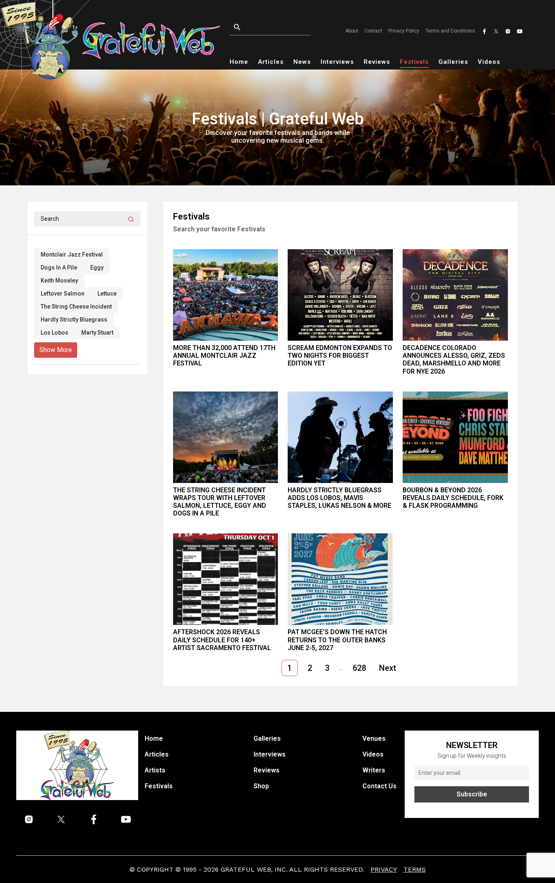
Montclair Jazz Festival (72, 254)
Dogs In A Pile (59, 267)
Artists (155, 770)
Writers (373, 770)
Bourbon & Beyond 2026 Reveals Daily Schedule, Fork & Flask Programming (453, 497)
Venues (374, 738)
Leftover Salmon (63, 293)
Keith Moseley (59, 280)
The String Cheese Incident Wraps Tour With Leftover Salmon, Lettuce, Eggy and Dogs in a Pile (219, 502)
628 (359, 668)
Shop (261, 786)
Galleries (453, 61)
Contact (373, 31)
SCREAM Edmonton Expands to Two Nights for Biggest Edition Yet (340, 355)
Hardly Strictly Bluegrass (74, 319)
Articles (271, 61)
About (351, 31)
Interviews (337, 61)
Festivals (414, 61)
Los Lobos (54, 332)
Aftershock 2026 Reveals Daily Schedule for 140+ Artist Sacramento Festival (222, 639)
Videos (489, 61)
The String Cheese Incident (76, 306)
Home (239, 61)
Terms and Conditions (450, 31)
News (302, 61)
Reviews (377, 61)
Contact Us (379, 786)
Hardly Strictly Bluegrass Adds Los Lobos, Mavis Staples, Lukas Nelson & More (339, 497)
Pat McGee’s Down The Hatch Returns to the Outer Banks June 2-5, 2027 (337, 639)
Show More (55, 350)
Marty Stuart (97, 332)
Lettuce (107, 293)
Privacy (384, 869)
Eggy (97, 267)
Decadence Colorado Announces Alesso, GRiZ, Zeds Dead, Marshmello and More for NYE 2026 (454, 359)
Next (387, 668)
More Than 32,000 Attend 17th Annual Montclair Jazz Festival (224, 355)
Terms (414, 869)
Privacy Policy (403, 31)
